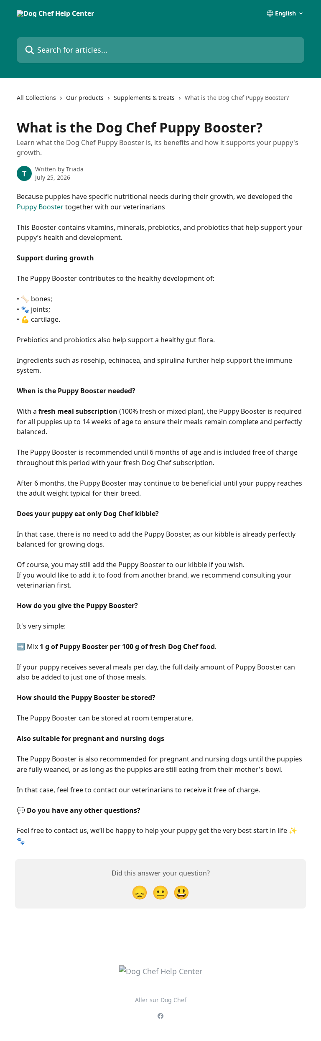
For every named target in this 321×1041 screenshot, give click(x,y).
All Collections (36, 98)
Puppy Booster (40, 206)
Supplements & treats (144, 98)
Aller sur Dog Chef (160, 1000)
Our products (85, 98)
